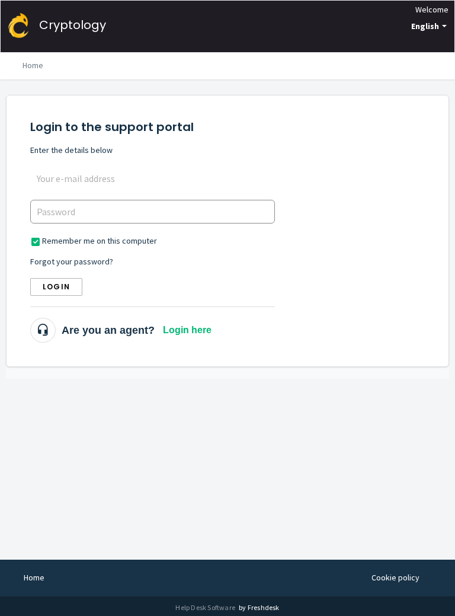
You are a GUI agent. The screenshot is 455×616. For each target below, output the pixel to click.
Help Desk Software (205, 607)
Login (56, 287)
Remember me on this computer (99, 240)
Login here (187, 330)
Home (33, 65)
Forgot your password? (71, 261)
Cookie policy (395, 577)
